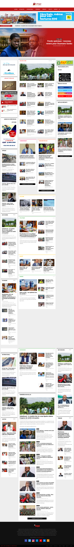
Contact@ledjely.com (40, 537)
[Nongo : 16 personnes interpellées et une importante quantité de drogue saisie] (49, 262)
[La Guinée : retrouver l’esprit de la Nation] (60, 474)
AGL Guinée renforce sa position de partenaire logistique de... (30, 170)
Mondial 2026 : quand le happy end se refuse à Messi (50, 288)
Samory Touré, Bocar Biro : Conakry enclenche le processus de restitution (25, 208)
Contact (56, 9)
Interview (38, 9)
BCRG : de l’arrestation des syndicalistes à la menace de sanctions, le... (11, 311)
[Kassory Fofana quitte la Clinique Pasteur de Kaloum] (37, 262)
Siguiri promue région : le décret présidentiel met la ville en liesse (50, 230)
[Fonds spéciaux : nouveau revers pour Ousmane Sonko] (65, 127)
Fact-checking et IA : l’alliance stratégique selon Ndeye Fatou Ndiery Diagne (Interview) (49, 365)
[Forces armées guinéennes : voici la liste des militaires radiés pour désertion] (41, 104)
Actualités (21, 9)
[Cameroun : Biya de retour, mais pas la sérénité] (9, 177)
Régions (44, 9)
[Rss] (48, 540)
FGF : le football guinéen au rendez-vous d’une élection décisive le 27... (49, 112)
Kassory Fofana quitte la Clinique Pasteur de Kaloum (37, 268)
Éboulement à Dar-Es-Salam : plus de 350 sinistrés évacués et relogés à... (11, 261)
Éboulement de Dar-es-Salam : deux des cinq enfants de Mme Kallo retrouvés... (44, 496)
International (30, 9)
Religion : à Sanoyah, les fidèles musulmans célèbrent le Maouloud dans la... (44, 457)
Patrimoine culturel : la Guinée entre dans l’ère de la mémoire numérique (49, 208)
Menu (14, 214)
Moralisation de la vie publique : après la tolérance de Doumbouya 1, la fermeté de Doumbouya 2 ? (28, 235)
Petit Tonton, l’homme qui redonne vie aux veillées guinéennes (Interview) (26, 367)
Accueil (16, 9)
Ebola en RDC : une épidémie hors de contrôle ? (24, 268)
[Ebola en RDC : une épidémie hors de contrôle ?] (25, 262)
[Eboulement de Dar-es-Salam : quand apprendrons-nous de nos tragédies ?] (41, 248)
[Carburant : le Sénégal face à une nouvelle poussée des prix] (4, 320)
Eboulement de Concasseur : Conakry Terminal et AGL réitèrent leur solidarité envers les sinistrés (46, 157)
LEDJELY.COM (23, 238)
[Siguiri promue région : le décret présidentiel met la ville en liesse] (41, 231)
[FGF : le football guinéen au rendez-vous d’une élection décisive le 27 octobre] (41, 113)
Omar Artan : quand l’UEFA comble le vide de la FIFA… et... (49, 280)
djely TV (50, 9)
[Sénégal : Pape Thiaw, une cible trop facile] (41, 304)
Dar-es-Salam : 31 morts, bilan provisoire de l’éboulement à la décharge (11, 271)
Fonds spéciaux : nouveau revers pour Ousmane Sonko (26, 25)
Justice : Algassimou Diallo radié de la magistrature (9, 433)
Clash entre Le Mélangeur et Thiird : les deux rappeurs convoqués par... (37, 209)
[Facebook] (26, 540)
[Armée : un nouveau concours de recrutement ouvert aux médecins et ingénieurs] (23, 85)
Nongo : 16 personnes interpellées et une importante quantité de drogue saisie (48, 269)
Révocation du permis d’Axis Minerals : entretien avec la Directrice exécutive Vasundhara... (50, 355)
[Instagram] (33, 540)
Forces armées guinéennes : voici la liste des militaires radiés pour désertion (44, 508)
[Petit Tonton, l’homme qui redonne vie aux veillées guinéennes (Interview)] (28, 358)
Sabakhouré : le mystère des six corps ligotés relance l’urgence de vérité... (65, 117)
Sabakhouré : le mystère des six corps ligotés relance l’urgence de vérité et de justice (9, 231)
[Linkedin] (37, 540)
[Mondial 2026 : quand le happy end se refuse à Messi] (41, 289)
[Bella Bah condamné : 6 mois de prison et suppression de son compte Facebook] (4, 462)
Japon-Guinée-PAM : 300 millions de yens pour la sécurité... (30, 178)
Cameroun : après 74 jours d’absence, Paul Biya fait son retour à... (8, 204)
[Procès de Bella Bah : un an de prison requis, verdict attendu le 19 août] (4, 470)
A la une (59, 39)
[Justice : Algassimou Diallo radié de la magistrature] (9, 426)
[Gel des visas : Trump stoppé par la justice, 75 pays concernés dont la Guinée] (9, 362)
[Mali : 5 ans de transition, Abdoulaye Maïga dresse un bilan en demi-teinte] (4, 337)
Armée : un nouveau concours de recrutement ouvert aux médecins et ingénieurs (65, 150)
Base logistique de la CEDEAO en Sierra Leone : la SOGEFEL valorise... (49, 173)
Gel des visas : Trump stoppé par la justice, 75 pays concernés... (9, 369)
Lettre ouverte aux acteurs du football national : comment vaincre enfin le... (45, 483)
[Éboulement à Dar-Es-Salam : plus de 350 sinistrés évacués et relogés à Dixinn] (41, 239)
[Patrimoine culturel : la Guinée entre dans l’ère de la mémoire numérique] (49, 202)
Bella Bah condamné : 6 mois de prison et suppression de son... (12, 462)
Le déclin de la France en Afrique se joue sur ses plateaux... (50, 296)
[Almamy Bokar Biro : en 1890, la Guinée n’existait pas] (60, 467)
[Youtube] (40, 540)
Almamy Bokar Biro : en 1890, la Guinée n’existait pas (68, 466)
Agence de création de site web (10, 121)
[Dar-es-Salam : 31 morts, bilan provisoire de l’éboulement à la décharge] (4, 270)
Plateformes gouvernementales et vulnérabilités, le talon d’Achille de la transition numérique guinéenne (31, 94)
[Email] (44, 540)
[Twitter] (29, 540)
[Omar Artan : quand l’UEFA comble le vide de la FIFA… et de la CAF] (41, 281)
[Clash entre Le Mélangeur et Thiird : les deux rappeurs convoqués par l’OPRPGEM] (37, 202)
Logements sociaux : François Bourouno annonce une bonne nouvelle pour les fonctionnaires (31, 122)
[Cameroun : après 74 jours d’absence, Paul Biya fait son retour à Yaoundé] (9, 197)
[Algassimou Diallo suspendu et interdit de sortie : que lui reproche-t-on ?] (4, 453)
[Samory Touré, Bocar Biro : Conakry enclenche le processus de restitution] (25, 202)
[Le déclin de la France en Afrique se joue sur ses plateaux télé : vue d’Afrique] (41, 297)
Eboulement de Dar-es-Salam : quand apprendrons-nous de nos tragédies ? (9, 165)
